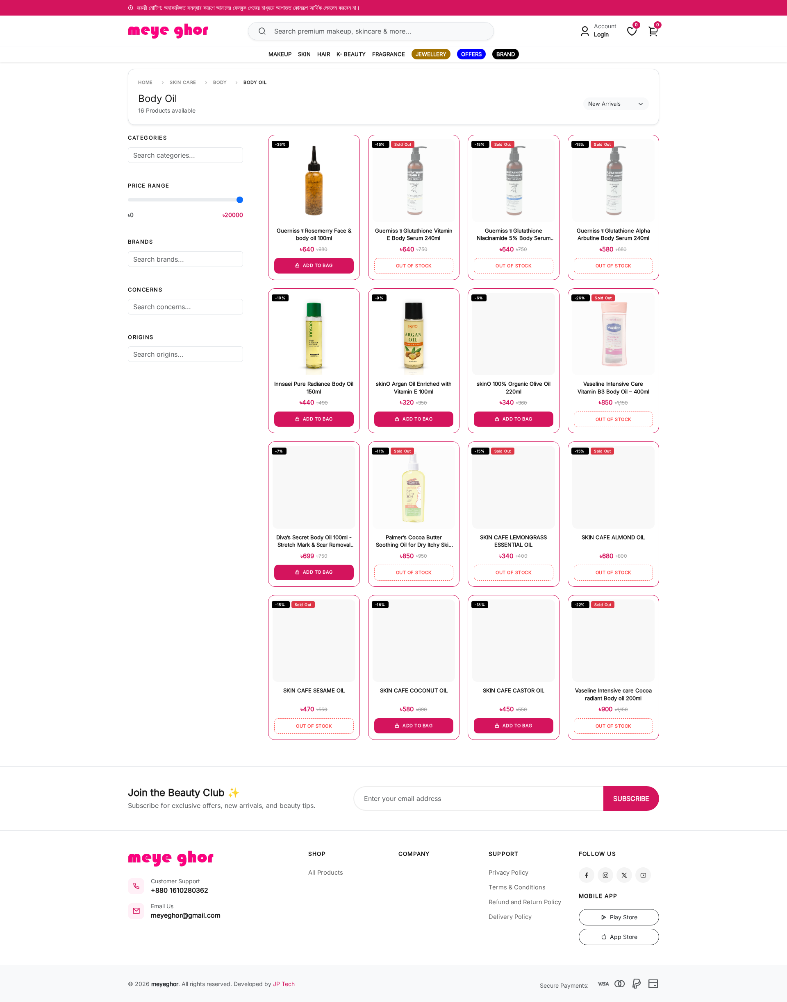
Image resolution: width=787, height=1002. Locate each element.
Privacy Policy (508, 872)
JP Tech (284, 983)
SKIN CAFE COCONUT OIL (414, 690)
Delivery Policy (510, 917)
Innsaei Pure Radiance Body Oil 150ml (313, 387)
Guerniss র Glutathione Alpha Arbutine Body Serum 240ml (613, 234)
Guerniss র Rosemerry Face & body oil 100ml (314, 234)
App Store (622, 936)
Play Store (622, 917)
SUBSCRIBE (631, 798)
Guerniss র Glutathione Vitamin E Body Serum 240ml (414, 234)
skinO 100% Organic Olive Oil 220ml (513, 387)
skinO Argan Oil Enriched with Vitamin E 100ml (414, 387)
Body (220, 82)
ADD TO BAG (317, 265)
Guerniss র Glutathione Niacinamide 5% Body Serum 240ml (513, 234)
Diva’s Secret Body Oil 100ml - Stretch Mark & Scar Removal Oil (314, 541)
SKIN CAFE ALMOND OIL (613, 537)
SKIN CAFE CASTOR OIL (513, 690)
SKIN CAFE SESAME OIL (314, 690)
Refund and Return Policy (525, 902)
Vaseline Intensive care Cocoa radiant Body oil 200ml (613, 694)
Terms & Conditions (517, 887)
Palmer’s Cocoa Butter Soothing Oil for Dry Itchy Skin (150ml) (414, 541)
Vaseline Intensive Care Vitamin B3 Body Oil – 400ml (613, 387)
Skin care (183, 82)
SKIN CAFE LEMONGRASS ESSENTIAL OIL (513, 541)
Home (145, 82)
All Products (325, 872)
